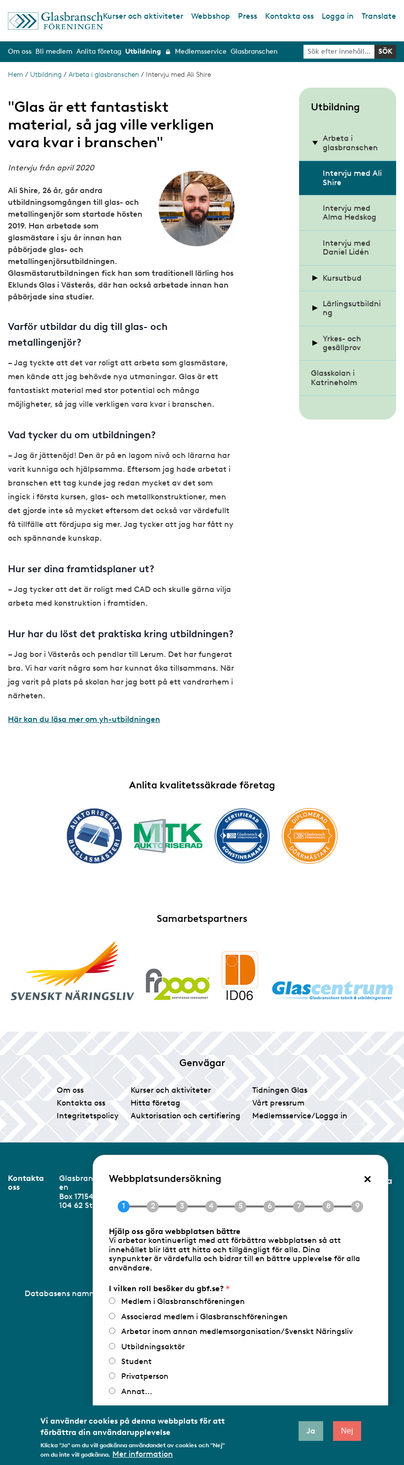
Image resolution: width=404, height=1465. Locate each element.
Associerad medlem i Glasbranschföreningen (204, 1316)
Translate (379, 16)
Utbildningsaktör (153, 1346)
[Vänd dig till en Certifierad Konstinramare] (242, 835)
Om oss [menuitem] (20, 51)
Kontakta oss (289, 16)
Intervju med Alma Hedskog (349, 212)
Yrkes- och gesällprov (342, 343)
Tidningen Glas (279, 1090)
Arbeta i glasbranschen (103, 74)
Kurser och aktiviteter (143, 16)
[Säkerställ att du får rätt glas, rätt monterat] (168, 835)
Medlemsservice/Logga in (299, 1115)
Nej (347, 1431)
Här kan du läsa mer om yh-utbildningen (84, 719)
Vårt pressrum (278, 1102)
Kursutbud (342, 278)
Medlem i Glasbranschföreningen (183, 1301)
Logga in (338, 16)
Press (247, 16)
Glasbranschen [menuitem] (254, 51)
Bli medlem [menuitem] (53, 51)
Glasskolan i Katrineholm (334, 377)
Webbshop (210, 16)
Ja (310, 1430)
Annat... (136, 1391)
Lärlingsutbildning (352, 308)
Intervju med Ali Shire (352, 177)
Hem (15, 74)
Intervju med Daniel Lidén (346, 247)
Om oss (70, 1090)
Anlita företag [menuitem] (98, 51)
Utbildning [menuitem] (143, 51)
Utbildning (46, 74)
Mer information (142, 1454)
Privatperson (144, 1376)
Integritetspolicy (88, 1115)
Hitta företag (155, 1102)
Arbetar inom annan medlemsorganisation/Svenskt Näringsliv (237, 1331)
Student (136, 1361)
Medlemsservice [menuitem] (201, 51)
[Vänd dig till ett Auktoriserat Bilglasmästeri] (94, 836)
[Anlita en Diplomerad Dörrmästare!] (309, 836)
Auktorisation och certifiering (185, 1115)
